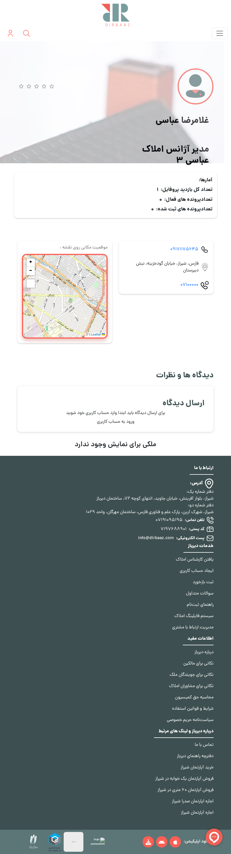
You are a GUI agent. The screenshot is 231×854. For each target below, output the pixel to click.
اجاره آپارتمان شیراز (197, 812)
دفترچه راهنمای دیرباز (195, 756)
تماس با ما (204, 745)
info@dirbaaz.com (156, 538)
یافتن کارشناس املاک (195, 559)
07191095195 (169, 520)
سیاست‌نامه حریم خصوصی (190, 720)
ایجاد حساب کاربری (197, 571)
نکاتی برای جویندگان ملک (192, 675)
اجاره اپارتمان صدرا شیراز (193, 801)
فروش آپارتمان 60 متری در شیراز (185, 790)
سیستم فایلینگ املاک (194, 616)
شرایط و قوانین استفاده (193, 708)
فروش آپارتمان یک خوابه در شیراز (184, 778)
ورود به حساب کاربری (115, 422)
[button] (30, 262)
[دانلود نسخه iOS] (175, 842)
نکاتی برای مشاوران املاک (191, 686)
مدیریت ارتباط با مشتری (193, 627)
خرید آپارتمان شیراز (197, 767)
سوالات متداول (200, 593)
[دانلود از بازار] (161, 842)
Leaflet (96, 334)
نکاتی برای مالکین (198, 663)
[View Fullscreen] (30, 283)
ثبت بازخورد (203, 582)
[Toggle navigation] (220, 33)
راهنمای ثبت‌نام (200, 605)
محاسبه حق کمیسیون (194, 697)
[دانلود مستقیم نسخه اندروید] (148, 842)
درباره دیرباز (204, 652)
